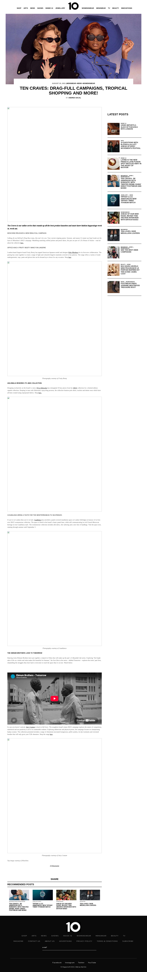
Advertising (65, 941)
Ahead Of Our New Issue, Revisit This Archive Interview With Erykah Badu (66, 906)
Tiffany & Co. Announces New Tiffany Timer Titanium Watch (43, 905)
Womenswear (88, 8)
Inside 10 (49, 8)
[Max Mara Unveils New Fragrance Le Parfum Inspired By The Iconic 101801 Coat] (113, 270)
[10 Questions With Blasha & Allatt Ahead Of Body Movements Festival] (113, 146)
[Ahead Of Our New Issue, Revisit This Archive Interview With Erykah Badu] (113, 218)
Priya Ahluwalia (42, 388)
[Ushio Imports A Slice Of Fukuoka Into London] (113, 129)
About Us (50, 941)
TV (109, 8)
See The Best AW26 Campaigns (129, 251)
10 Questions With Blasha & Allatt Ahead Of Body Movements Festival (131, 145)
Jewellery (60, 8)
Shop (19, 8)
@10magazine (54, 866)
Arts (26, 8)
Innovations (126, 8)
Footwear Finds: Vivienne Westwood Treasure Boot (130, 285)
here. (22, 243)
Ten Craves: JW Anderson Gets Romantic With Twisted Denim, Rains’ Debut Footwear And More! (18, 907)
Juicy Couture (30, 727)
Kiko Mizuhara (73, 252)
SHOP (24, 936)
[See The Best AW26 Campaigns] (113, 252)
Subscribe (127, 941)
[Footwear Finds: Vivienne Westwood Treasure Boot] (113, 287)
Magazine (18, 941)
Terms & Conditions (107, 941)
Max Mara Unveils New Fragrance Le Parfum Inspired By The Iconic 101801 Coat (130, 270)
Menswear (101, 8)
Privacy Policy (84, 941)
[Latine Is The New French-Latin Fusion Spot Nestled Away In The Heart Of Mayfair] (113, 164)
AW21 (75, 388)
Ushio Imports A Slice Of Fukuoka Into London (129, 127)
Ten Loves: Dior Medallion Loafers (88, 904)
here (69, 257)
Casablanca (37, 520)
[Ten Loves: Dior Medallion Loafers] (113, 235)
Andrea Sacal (74, 98)
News (32, 8)
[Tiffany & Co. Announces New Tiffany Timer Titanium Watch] (113, 200)
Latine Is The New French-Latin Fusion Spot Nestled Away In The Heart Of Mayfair (131, 163)
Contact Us (34, 941)
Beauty (115, 8)
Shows (40, 8)
